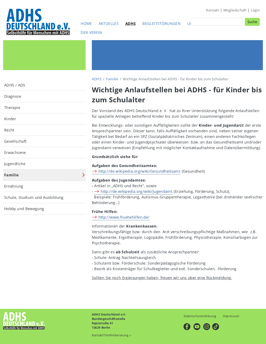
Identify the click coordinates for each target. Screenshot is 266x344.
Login (255, 10)
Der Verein (91, 32)
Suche (252, 22)
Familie (112, 79)
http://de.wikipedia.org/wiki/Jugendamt (136, 191)
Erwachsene (15, 152)
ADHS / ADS (14, 85)
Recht (9, 129)
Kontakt (212, 10)
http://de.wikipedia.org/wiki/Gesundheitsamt (139, 171)
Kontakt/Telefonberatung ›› (111, 335)
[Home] (38, 21)
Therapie (12, 107)
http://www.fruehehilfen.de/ (124, 217)
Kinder (10, 118)
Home (86, 23)
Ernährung (13, 186)
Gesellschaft (15, 141)
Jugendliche (14, 163)
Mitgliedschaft (234, 10)
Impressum (231, 316)
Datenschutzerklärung (200, 316)
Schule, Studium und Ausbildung (34, 197)
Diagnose (12, 96)
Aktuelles (109, 23)
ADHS (130, 23)
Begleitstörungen (161, 23)
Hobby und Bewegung (24, 208)
